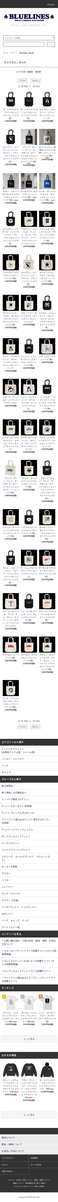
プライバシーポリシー (22, 1186)
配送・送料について (42, 1180)
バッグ (12, 53)
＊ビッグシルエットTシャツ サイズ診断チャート (26, 971)
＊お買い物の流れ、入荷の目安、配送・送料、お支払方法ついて (29, 942)
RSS (36, 1186)
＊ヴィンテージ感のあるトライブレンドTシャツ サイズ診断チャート (29, 979)
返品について (18, 1183)
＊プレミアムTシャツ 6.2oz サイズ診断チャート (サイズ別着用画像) (28, 963)
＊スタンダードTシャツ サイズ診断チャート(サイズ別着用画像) (29, 952)
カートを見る (36, 1165)
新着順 (38, 72)
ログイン (5, 1165)
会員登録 (34, 1158)
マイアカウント (8, 1158)
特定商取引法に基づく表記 (35, 1183)
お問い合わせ (7, 1171)
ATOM (41, 1186)
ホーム (5, 53)
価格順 (30, 72)
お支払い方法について (24, 1180)
